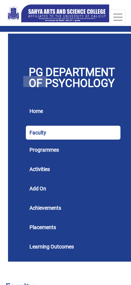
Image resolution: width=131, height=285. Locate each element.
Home (36, 111)
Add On (37, 188)
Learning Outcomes (51, 247)
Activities (39, 169)
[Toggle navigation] (118, 17)
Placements (42, 227)
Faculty (37, 133)
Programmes (44, 150)
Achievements (45, 208)
